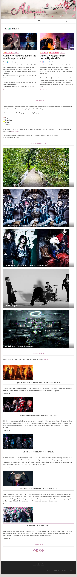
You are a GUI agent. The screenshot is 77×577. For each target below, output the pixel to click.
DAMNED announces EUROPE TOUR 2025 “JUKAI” (38, 452)
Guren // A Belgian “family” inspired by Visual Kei (53, 57)
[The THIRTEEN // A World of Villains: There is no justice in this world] (38, 248)
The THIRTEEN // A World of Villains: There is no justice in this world (26, 265)
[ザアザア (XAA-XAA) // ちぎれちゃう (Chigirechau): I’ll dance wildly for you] (38, 208)
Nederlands (56, 570)
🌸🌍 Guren (8, 62)
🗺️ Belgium (15, 62)
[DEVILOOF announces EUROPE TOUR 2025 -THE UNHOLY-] (18, 405)
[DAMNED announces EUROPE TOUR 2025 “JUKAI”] (18, 441)
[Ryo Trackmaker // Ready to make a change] (38, 329)
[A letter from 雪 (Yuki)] (38, 167)
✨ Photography (8, 52)
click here (46, 359)
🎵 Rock (16, 52)
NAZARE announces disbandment (38, 525)
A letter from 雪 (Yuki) (12, 185)
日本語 (70, 570)
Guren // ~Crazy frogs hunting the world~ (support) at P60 (19, 57)
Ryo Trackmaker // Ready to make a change (19, 346)
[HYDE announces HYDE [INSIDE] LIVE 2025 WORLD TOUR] (18, 478)
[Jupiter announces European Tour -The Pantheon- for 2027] (18, 372)
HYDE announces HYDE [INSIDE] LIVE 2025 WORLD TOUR (38, 489)
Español (64, 570)
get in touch (14, 131)
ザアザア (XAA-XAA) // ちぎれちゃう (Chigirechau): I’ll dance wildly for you (28, 225)
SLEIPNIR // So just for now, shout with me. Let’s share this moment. (27, 306)
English (48, 570)
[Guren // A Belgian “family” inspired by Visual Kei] (57, 41)
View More (7, 90)
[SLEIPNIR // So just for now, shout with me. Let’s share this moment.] (38, 288)
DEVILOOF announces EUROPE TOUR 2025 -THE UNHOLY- (38, 415)
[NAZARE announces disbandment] (18, 515)
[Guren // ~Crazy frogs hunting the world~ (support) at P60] (20, 41)
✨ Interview (44, 52)
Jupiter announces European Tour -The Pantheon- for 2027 (38, 383)
